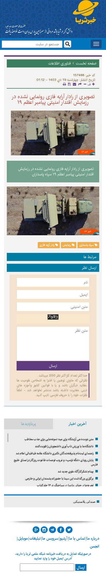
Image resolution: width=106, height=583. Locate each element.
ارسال (81, 567)
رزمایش (67, 245)
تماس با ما (77, 538)
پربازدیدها (28, 424)
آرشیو (63, 538)
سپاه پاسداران (87, 245)
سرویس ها (50, 538)
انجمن (94, 546)
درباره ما (93, 538)
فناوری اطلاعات (59, 63)
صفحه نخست (86, 63)
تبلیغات (34, 538)
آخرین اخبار (77, 424)
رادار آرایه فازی (47, 245)
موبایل (23, 538)
